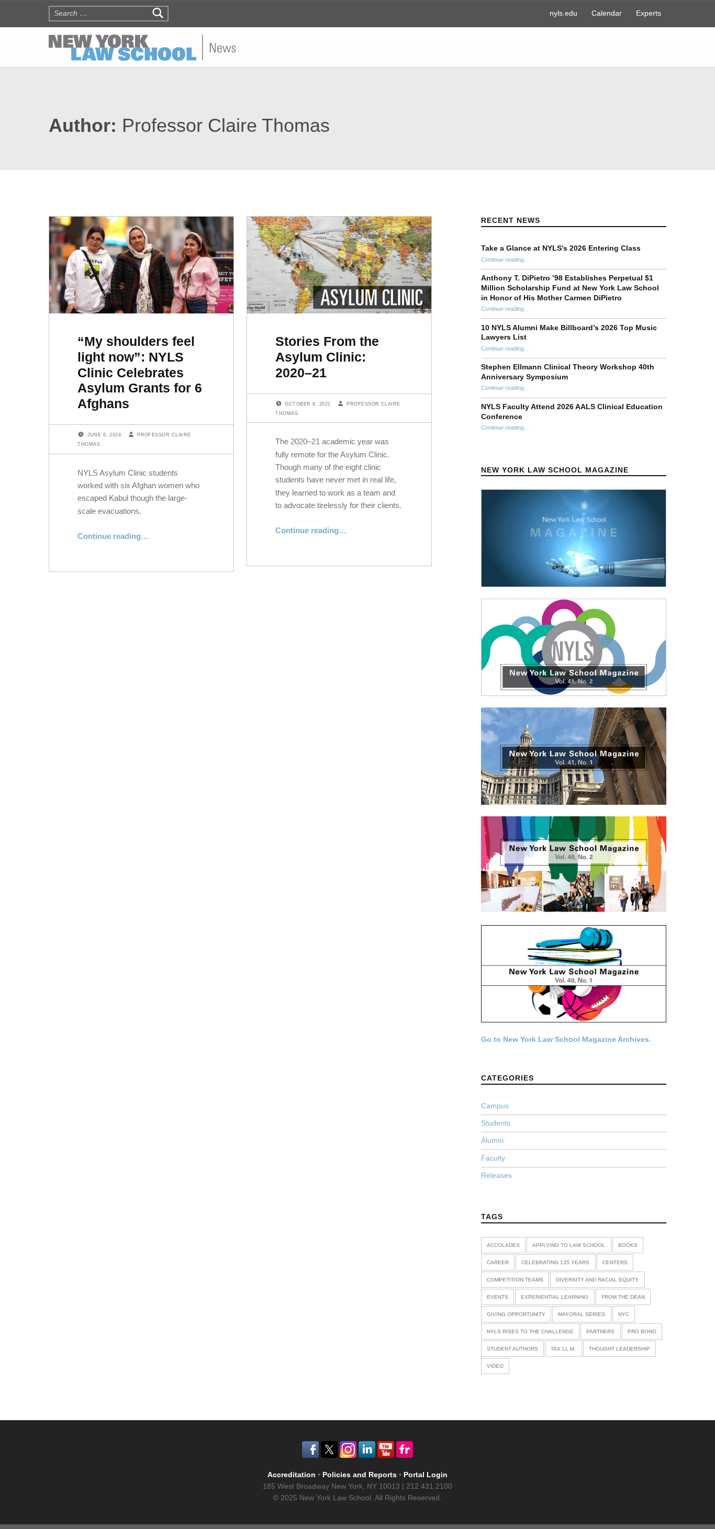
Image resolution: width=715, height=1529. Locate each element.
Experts (648, 13)
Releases (496, 1175)
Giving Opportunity (516, 1314)
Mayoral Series (581, 1314)
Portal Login (426, 1475)
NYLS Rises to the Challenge (530, 1331)
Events (497, 1297)
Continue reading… (113, 536)
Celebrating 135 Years (555, 1262)
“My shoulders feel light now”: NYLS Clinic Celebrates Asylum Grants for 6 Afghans (139, 372)
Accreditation (291, 1475)
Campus (495, 1106)
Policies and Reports (360, 1475)
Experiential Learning (554, 1297)
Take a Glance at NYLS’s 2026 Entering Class (561, 248)
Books (628, 1245)
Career (498, 1262)
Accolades (503, 1245)
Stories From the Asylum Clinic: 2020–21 (327, 357)
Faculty (493, 1158)
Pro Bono (642, 1331)
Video (495, 1366)
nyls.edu (563, 13)
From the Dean (623, 1297)
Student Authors (512, 1349)
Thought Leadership (619, 1349)
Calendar (606, 13)
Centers (615, 1262)
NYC (623, 1314)
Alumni (492, 1140)
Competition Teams (515, 1280)
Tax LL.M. (563, 1349)
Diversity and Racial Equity (597, 1280)
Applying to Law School (568, 1245)
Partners (600, 1331)
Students (495, 1123)
